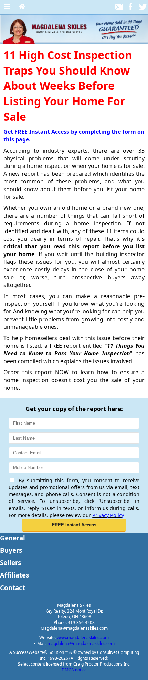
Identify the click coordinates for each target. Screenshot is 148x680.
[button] (74, 525)
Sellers (10, 562)
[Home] (22, 7)
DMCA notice (74, 670)
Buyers (11, 550)
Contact (12, 587)
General (12, 537)
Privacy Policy (108, 515)
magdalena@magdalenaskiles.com (81, 643)
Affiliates (14, 575)
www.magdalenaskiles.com (83, 637)
